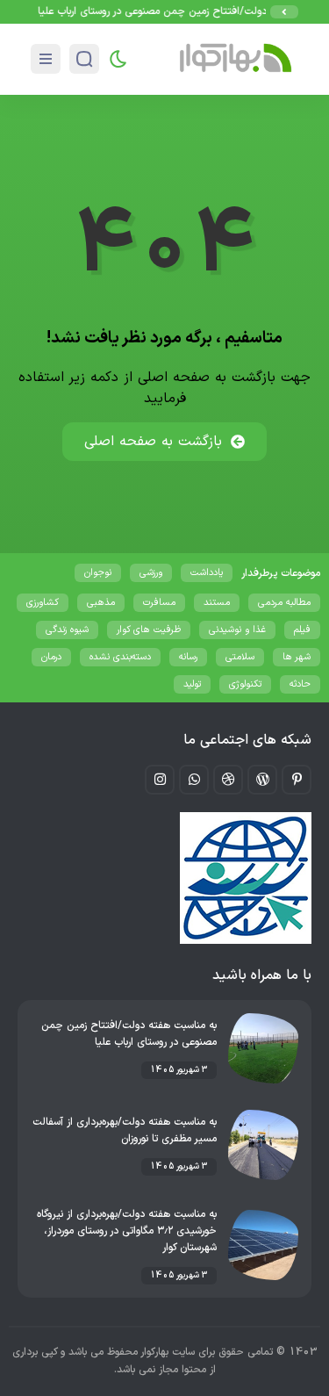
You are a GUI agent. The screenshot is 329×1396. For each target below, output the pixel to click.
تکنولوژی (245, 684)
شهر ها (297, 657)
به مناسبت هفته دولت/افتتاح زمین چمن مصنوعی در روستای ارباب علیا (129, 1034)
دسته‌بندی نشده (120, 657)
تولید (192, 684)
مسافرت (159, 602)
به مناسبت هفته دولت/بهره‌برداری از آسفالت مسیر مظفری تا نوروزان (124, 1130)
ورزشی (150, 572)
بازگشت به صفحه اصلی (153, 441)
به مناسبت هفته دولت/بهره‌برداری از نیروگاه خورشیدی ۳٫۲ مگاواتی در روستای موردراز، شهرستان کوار (127, 1231)
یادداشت (206, 572)
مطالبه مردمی (284, 602)
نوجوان (97, 572)
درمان (51, 657)
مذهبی (101, 602)
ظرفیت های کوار (149, 629)
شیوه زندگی (67, 629)
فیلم (302, 629)
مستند (217, 602)
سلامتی (239, 657)
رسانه (188, 657)
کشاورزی (42, 602)
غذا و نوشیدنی (237, 629)
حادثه (300, 684)
